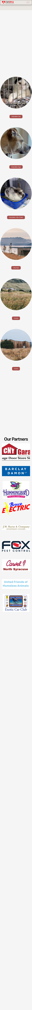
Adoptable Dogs (16, 167)
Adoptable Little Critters (16, 217)
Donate (16, 318)
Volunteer (16, 268)
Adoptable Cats (16, 116)
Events (16, 369)
